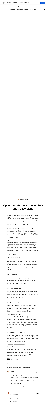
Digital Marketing (19, 9)
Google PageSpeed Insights (13, 300)
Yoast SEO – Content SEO (13, 254)
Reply (37, 372)
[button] (28, 9)
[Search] (44, 9)
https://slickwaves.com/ (16, 383)
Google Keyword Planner (13, 237)
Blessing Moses (21, 199)
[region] (23, 2)
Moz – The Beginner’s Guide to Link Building (16, 344)
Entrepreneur (12, 9)
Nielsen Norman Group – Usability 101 (15, 314)
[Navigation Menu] (1, 9)
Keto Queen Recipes (14, 392)
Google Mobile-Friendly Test (13, 286)
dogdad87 (12, 371)
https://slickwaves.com (14, 401)
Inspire (31, 9)
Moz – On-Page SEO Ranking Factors (15, 271)
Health (35, 9)
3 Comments (26, 199)
